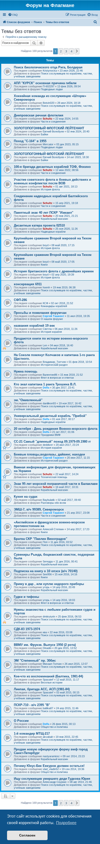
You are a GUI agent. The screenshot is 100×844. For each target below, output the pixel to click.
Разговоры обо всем (53, 502)
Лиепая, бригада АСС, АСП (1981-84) (42, 689)
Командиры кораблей (54, 306)
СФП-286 (20, 300)
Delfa (46, 387)
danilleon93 (49, 403)
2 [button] (61, 51)
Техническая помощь (54, 477)
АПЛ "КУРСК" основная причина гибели (45, 83)
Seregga (48, 561)
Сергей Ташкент (53, 316)
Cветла (47, 328)
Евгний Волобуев (53, 131)
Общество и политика (54, 726)
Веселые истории (51, 682)
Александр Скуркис (55, 781)
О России (21, 720)
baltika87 (48, 708)
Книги (44, 264)
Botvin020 (48, 102)
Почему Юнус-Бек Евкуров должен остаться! (49, 766)
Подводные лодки (52, 89)
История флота (50, 189)
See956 (47, 574)
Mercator (48, 144)
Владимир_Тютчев (54, 361)
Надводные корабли (53, 231)
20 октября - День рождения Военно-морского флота (55, 428)
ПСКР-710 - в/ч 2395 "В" (32, 705)
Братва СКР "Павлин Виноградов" (40, 539)
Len (45, 345)
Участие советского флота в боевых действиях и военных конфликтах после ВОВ (52, 181)
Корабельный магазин (54, 218)
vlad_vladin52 (51, 769)
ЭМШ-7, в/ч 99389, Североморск (39, 509)
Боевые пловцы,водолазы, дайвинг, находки (49, 454)
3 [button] (66, 51)
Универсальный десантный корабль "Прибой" (50, 416)
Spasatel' (48, 679)
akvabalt (48, 736)
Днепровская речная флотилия (38, 115)
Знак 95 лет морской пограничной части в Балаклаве (56, 484)
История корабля (51, 331)
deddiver (48, 444)
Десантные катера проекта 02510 (39, 225)
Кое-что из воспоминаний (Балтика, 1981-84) (48, 676)
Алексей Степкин (53, 529)
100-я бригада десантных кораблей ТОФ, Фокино (52, 167)
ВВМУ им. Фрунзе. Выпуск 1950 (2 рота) (45, 645)
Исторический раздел (54, 364)
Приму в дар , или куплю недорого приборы (49, 584)
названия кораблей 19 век (34, 325)
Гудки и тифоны (26, 597)
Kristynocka (50, 70)
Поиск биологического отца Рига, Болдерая (48, 67)
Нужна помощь (25, 371)
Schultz (47, 118)
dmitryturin (49, 616)
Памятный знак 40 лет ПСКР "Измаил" (43, 212)
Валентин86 (50, 374)
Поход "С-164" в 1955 (30, 141)
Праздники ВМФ (50, 434)
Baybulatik (49, 499)
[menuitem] (13, 15)
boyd (46, 245)
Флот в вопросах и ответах (57, 377)
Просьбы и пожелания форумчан (40, 313)
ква (45, 632)
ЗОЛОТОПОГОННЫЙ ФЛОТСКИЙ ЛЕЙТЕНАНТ (49, 128)
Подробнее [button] (66, 823)
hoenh (46, 287)
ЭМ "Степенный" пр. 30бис (35, 660)
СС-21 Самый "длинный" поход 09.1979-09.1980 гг (52, 441)
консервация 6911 (28, 284)
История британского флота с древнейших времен (54, 271)
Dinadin (47, 648)
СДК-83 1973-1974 (27, 629)
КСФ (45, 303)
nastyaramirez (51, 756)
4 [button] (71, 51)
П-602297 (48, 86)
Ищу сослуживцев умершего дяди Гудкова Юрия (52, 778)
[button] (77, 51)
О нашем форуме (52, 318)
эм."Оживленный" (28, 400)
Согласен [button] (27, 835)
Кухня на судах (25, 496)
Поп (45, 542)
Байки (44, 134)
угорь (46, 587)
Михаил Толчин (52, 663)
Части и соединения (53, 121)
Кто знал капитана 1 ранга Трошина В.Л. (45, 384)
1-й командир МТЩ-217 (32, 733)
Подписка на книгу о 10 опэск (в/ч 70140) (45, 571)
